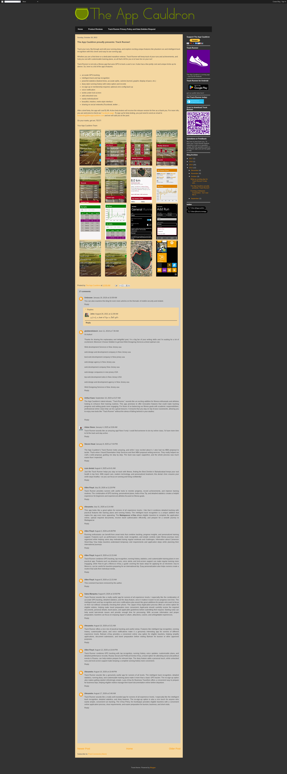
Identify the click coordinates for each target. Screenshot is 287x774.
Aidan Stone (89, 427)
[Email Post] (116, 285)
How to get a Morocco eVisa (109, 564)
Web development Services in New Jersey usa (102, 347)
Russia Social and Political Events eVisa (125, 656)
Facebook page (107, 113)
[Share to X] (125, 285)
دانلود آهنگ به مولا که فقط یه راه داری (104, 317)
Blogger (152, 767)
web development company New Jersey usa (102, 367)
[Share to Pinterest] (129, 285)
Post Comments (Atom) (97, 754)
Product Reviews (95, 29)
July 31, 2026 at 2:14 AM (103, 507)
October (194, 176)
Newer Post (83, 748)
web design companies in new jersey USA (101, 372)
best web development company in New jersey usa (104, 357)
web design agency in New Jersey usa (99, 362)
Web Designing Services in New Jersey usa (101, 387)
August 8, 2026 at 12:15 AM (106, 555)
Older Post (174, 748)
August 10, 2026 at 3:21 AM (105, 626)
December (195, 170)
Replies (90, 310)
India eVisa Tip (141, 493)
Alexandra (88, 507)
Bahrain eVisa (106, 634)
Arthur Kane (89, 398)
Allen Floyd (89, 488)
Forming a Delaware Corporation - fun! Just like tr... (199, 193)
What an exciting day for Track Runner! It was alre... (199, 181)
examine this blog (102, 301)
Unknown (88, 298)
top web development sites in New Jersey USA (103, 377)
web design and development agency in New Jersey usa (106, 382)
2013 (191, 168)
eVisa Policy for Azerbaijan (131, 702)
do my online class (155, 431)
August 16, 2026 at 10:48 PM (105, 672)
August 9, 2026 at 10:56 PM (109, 594)
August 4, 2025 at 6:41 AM (105, 468)
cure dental (89, 468)
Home (80, 29)
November (195, 173)
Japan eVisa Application (141, 605)
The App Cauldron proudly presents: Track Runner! (200, 187)
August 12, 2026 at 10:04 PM (106, 650)
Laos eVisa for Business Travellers (136, 680)
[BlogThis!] (122, 285)
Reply (86, 304)
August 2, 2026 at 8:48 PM (105, 531)
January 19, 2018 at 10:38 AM (105, 298)
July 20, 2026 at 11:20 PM (105, 488)
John (92, 314)
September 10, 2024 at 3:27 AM (108, 398)
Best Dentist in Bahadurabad (154, 472)
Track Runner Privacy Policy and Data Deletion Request (131, 29)
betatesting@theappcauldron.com (90, 115)
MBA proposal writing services (148, 452)
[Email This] (120, 285)
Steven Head (89, 444)
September (195, 198)
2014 (191, 165)
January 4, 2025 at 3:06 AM (106, 427)
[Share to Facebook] (127, 285)
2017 (191, 158)
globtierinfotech (91, 331)
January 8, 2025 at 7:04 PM (107, 444)
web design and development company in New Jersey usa (107, 352)
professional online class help (96, 409)
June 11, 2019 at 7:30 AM (109, 331)
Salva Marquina (91, 594)
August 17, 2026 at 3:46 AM (105, 693)
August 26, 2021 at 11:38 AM (106, 314)
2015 (191, 161)
